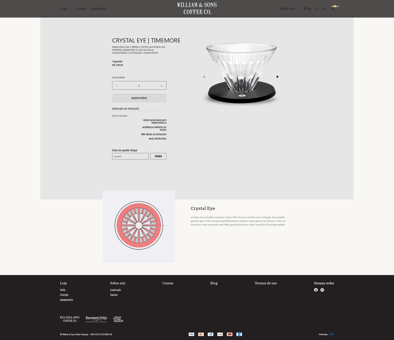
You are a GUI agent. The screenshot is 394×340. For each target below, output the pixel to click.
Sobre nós (287, 9)
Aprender (98, 9)
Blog (307, 9)
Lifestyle (64, 295)
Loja (63, 9)
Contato (114, 295)
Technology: (323, 334)
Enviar (158, 156)
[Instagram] (322, 290)
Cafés (62, 290)
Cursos (80, 9)
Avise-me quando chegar (124, 150)
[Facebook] (316, 290)
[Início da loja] (197, 9)
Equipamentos (66, 300)
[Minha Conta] (324, 8)
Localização (115, 290)
